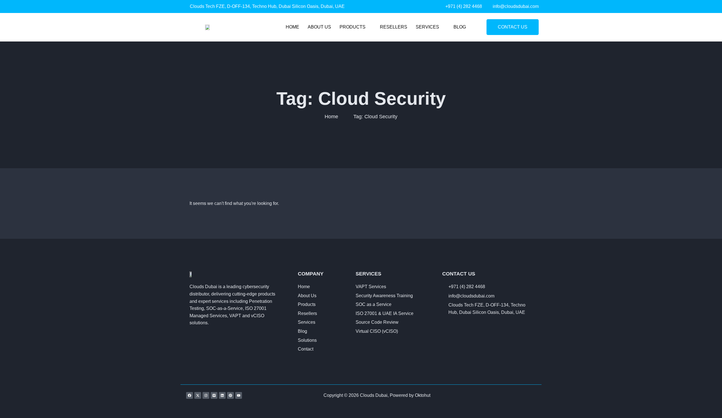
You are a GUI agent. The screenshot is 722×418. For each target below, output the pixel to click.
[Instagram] (205, 395)
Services (427, 27)
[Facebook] (189, 395)
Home (292, 27)
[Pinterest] (230, 395)
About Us (319, 27)
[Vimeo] (214, 395)
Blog (460, 27)
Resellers (393, 27)
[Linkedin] (222, 395)
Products (353, 27)
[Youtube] (238, 395)
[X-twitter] (197, 395)
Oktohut (422, 395)
